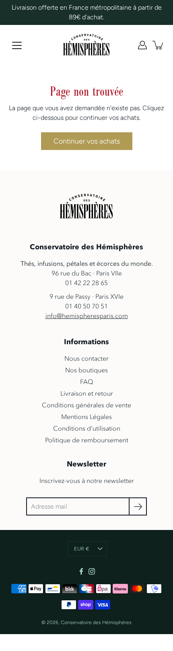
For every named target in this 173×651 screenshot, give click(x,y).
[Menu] (17, 45)
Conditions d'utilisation (86, 428)
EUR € (81, 549)
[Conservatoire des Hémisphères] (86, 45)
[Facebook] (81, 571)
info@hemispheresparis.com (86, 316)
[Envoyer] (138, 506)
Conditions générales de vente (86, 405)
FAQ (86, 382)
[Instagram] (92, 571)
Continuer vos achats (87, 141)
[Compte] (142, 45)
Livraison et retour (86, 393)
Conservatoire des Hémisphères (96, 622)
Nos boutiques (86, 370)
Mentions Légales (86, 417)
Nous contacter (86, 358)
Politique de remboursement (86, 440)
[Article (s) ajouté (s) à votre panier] (158, 45)
